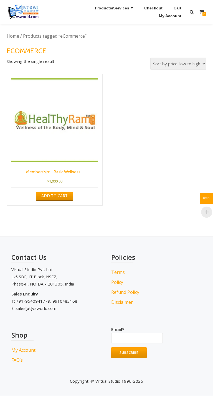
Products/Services (112, 8)
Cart (177, 8)
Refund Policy (125, 292)
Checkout (153, 8)
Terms (118, 272)
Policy (117, 282)
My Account (170, 16)
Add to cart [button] (54, 195)
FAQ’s (17, 360)
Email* (117, 329)
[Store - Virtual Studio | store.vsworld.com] (24, 12)
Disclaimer (122, 302)
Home (13, 36)
